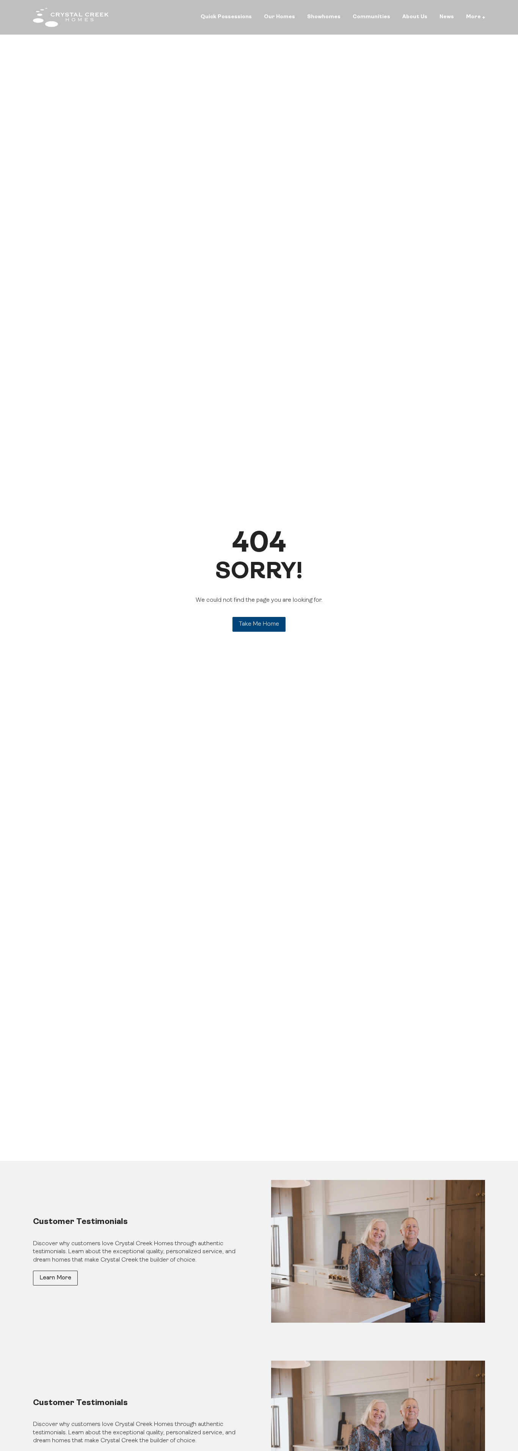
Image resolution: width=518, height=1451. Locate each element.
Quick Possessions (226, 17)
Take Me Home (259, 624)
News (447, 17)
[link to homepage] (70, 17)
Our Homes (279, 17)
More (473, 17)
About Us (414, 17)
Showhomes (324, 17)
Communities (371, 17)
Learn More (55, 1278)
